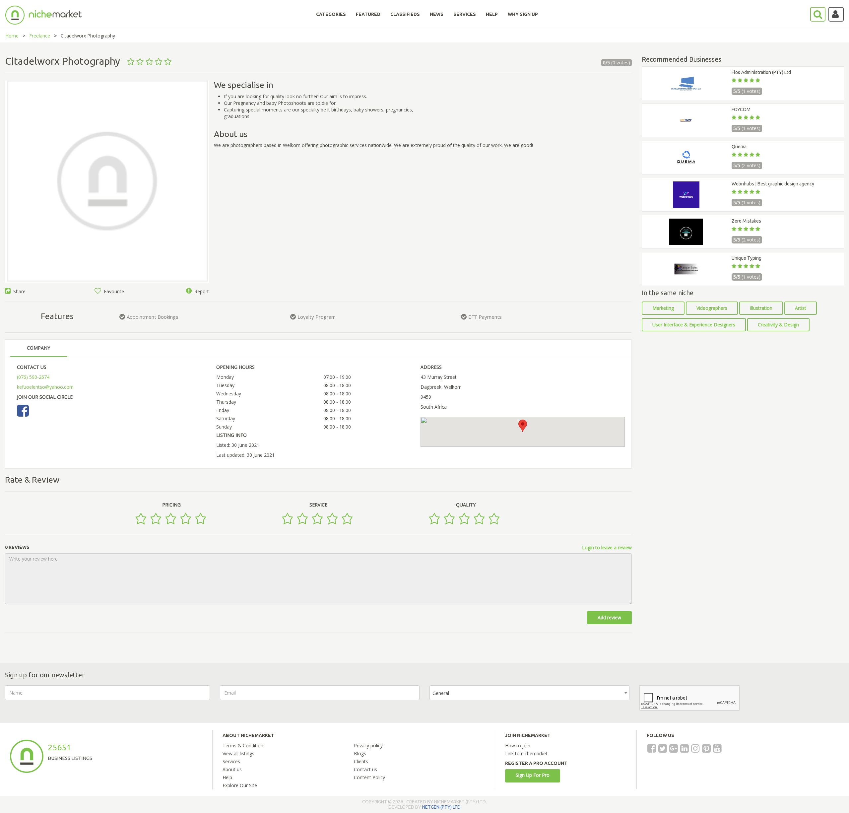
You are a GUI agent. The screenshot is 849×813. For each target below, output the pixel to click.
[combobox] (529, 692)
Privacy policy (368, 745)
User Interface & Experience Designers (693, 324)
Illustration (761, 308)
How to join (517, 745)
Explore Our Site (240, 785)
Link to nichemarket (526, 753)
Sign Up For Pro (533, 775)
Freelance (39, 36)
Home (12, 36)
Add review (609, 617)
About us (232, 769)
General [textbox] (440, 693)
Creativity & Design (778, 324)
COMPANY (38, 348)
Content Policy (369, 777)
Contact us (365, 769)
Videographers (711, 308)
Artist (800, 308)
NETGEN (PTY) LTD (441, 807)
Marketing (663, 308)
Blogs (360, 753)
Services (231, 761)
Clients (361, 761)
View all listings (238, 753)
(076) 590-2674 (33, 377)
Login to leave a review (607, 547)
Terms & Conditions (244, 745)
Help (227, 777)
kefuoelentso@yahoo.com (45, 387)
